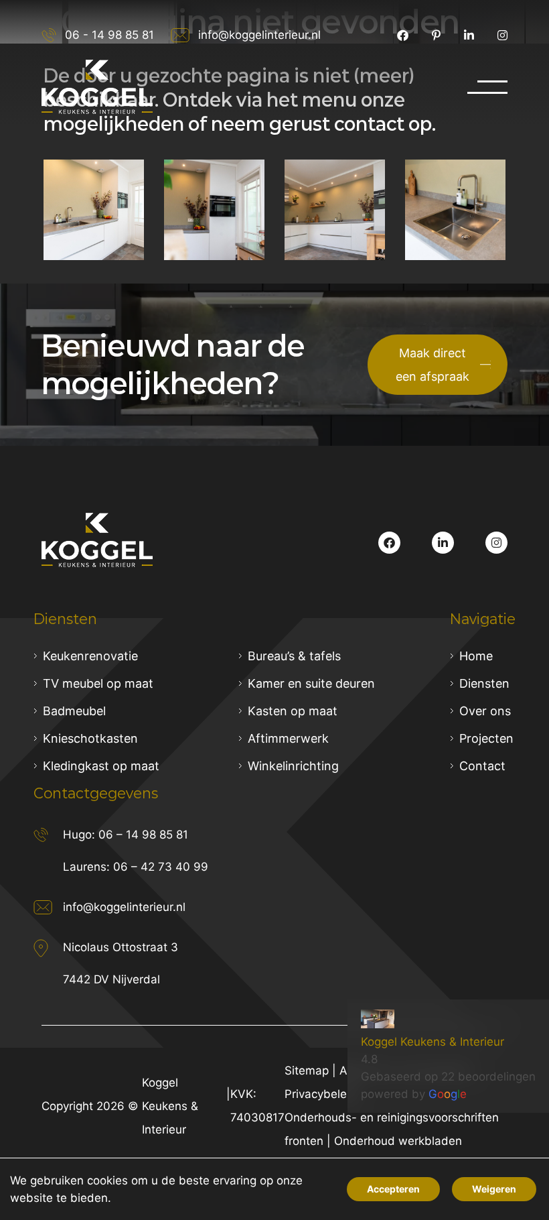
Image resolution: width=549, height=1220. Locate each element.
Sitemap (307, 1070)
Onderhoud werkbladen (398, 1141)
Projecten (486, 738)
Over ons (485, 711)
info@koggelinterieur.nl (259, 35)
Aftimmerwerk (288, 738)
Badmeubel (74, 711)
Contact (482, 766)
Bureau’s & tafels (294, 656)
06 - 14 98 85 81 (109, 35)
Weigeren (494, 1189)
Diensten (484, 683)
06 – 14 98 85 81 (143, 834)
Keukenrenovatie (90, 656)
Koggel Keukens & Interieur (432, 1041)
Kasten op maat (292, 711)
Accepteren (393, 1189)
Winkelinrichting (293, 766)
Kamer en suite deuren (311, 683)
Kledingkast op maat (101, 766)
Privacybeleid (321, 1094)
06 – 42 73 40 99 (160, 866)
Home (476, 656)
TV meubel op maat (98, 683)
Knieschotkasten (90, 738)
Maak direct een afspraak (432, 364)
